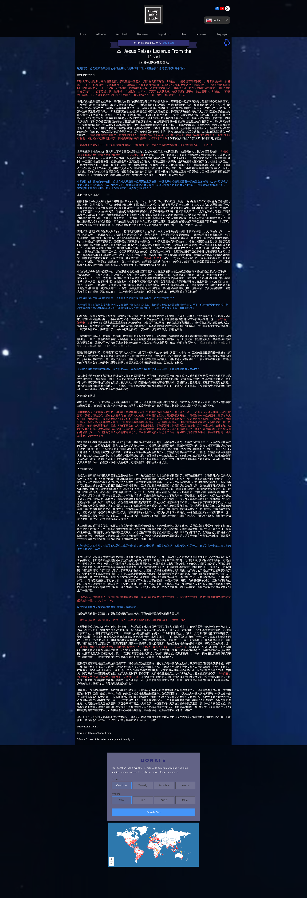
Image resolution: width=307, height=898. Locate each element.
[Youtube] (222, 8)
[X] (227, 8)
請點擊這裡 (168, 42)
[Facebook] (217, 8)
